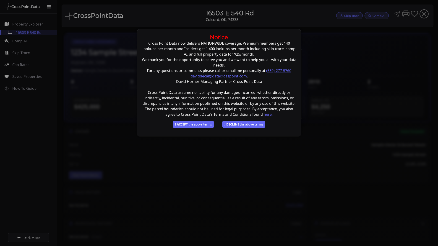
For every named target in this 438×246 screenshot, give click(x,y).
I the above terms (193, 124)
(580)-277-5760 (278, 70)
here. (268, 114)
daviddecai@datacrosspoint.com (218, 76)
